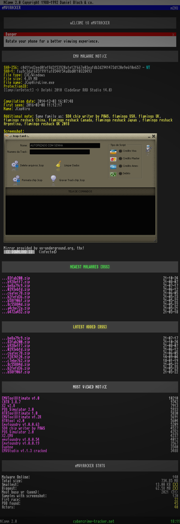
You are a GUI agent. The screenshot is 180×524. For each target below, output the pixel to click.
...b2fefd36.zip (16, 297)
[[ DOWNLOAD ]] (19, 252)
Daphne (7, 447)
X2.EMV (7, 436)
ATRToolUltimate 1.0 (20, 413)
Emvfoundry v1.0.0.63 (20, 424)
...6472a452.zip (16, 312)
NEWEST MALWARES (84, 267)
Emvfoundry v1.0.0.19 (20, 443)
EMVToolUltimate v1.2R (21, 417)
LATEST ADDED (84, 327)
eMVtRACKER (11, 8)
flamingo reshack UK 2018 (46, 124)
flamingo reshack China (24, 120)
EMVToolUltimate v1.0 (20, 398)
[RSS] (105, 267)
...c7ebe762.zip (16, 361)
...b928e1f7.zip (16, 282)
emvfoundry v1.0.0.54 (20, 439)
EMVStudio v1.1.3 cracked (24, 451)
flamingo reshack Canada (70, 120)
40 (176, 507)
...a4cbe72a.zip (16, 308)
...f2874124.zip (16, 357)
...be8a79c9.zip (16, 286)
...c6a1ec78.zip (16, 293)
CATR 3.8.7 (11, 402)
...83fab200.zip (16, 278)
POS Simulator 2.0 (18, 409)
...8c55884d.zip (16, 304)
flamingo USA (123, 116)
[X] (175, 484)
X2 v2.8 (8, 406)
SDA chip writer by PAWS (87, 116)
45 (176, 503)
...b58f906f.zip (16, 301)
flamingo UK (149, 116)
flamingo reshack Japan (117, 120)
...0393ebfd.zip (16, 289)
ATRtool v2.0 (13, 421)
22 (176, 499)
